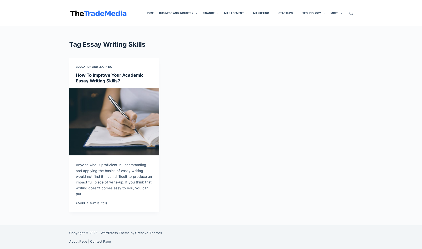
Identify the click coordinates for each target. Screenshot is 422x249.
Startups (285, 13)
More (334, 13)
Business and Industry (176, 13)
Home (150, 13)
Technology (311, 13)
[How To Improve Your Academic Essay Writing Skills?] (114, 122)
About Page (78, 241)
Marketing (261, 13)
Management (234, 13)
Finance (209, 13)
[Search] (351, 13)
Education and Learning (94, 66)
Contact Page (100, 241)
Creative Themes (148, 233)
